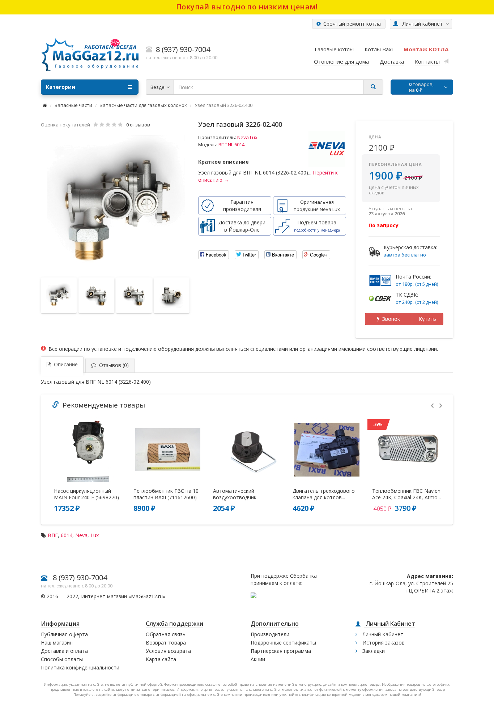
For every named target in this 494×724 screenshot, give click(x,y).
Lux (94, 535)
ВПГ (53, 535)
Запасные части (73, 105)
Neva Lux (247, 137)
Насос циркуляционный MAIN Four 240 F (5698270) (86, 494)
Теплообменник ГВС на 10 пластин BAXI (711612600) (166, 494)
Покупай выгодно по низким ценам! (247, 7)
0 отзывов (138, 124)
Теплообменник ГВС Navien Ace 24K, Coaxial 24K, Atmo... (406, 494)
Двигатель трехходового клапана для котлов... (324, 494)
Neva (81, 535)
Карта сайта (161, 659)
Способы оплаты (62, 659)
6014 (66, 535)
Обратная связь (166, 634)
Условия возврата (168, 650)
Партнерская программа (281, 650)
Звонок (389, 318)
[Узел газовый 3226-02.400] (116, 203)
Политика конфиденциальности (80, 667)
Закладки (373, 650)
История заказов (383, 642)
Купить (427, 318)
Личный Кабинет (382, 634)
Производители (270, 634)
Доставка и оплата (64, 650)
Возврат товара (166, 642)
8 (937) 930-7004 (80, 577)
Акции (258, 659)
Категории (60, 86)
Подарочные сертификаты (283, 642)
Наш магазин (57, 642)
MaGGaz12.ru (147, 596)
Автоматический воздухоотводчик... (236, 494)
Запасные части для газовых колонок (143, 105)
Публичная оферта (64, 634)
